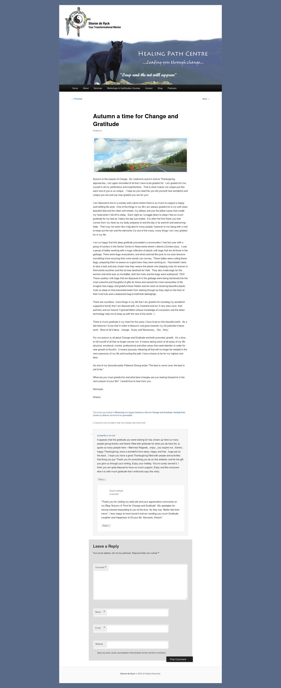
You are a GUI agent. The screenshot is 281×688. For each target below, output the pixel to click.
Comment (101, 567)
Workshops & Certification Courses (123, 88)
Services (98, 88)
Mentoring (119, 412)
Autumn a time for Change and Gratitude (153, 412)
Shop (160, 88)
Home (75, 88)
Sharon (105, 415)
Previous (77, 98)
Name (100, 611)
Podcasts (172, 88)
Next (206, 98)
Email (100, 627)
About (86, 88)
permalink (127, 415)
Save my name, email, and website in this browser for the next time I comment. (131, 652)
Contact (149, 88)
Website (99, 643)
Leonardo (101, 435)
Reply (102, 479)
